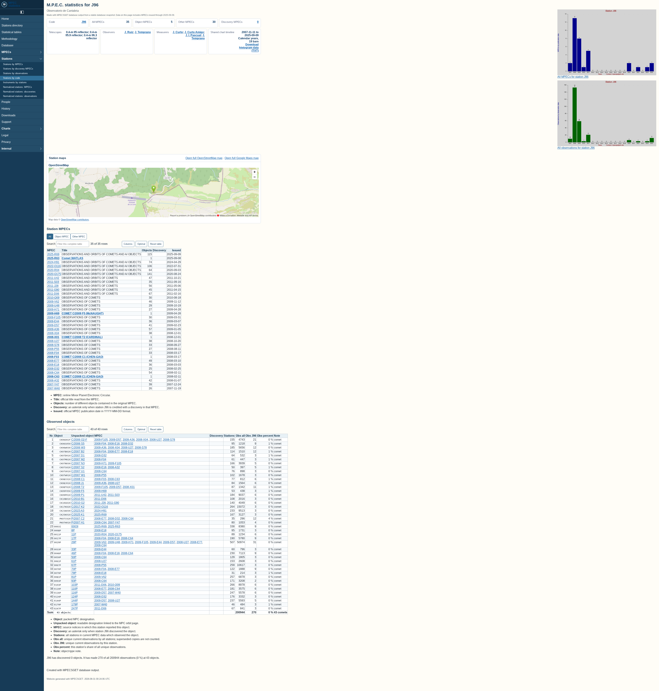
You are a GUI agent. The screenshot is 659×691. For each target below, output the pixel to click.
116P (74, 592)
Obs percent (265, 435)
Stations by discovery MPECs (18, 69)
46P (73, 553)
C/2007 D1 (78, 455)
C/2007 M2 (78, 459)
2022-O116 (54, 266)
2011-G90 (53, 289)
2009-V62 (53, 301)
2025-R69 (53, 254)
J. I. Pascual (193, 35)
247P (74, 608)
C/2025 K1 (77, 514)
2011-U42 (53, 277)
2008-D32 (53, 368)
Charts (6, 128)
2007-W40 (53, 388)
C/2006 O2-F (79, 439)
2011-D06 (53, 293)
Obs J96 (251, 435)
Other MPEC (78, 236)
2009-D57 (53, 325)
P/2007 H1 (77, 522)
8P (73, 530)
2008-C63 (53, 376)
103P (74, 584)
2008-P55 (53, 348)
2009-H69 (53, 313)
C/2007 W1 (78, 475)
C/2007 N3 (78, 463)
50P (73, 557)
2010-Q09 (53, 297)
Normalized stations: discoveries (19, 92)
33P (73, 549)
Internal (6, 148)
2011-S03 (53, 281)
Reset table (155, 244)
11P (73, 534)
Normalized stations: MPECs (17, 87)
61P (73, 561)
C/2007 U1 (78, 471)
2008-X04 (53, 333)
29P (73, 542)
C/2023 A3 (77, 510)
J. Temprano (143, 32)
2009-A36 (53, 329)
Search (51, 243)
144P (74, 600)
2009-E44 (53, 321)
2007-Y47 (53, 384)
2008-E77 (53, 360)
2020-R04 (53, 270)
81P (73, 576)
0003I (74, 526)
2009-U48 (53, 305)
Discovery (159, 250)
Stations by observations (15, 73)
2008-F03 (53, 356)
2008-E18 (53, 364)
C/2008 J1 (77, 483)
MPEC (51, 250)
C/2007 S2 (77, 467)
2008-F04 (53, 352)
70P (73, 569)
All (50, 236)
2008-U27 (53, 341)
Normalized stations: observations (20, 96)
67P (73, 565)
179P (74, 604)
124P (74, 596)
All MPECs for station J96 (572, 76)
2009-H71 (53, 309)
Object (58, 435)
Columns (128, 244)
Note (277, 435)
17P (73, 538)
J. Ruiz (128, 32)
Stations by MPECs (13, 64)
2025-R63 (53, 258)
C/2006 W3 (78, 447)
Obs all (240, 435)
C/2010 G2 (78, 502)
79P (73, 572)
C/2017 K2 (77, 506)
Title (64, 250)
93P (73, 580)
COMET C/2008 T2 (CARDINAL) (82, 337)
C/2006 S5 (77, 443)
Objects (147, 250)
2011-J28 (53, 285)
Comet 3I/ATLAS (72, 258)
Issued (176, 250)
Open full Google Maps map (242, 158)
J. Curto (178, 32)
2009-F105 (54, 317)
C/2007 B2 (77, 451)
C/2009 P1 (77, 494)
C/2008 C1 (78, 479)
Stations (7, 58)
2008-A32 (53, 380)
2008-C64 (53, 372)
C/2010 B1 (77, 498)
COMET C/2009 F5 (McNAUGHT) (82, 313)
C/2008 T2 (77, 487)
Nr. (51, 435)
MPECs (6, 52)
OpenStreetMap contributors (75, 219)
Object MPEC (62, 236)
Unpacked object (82, 435)
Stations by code (11, 78)
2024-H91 (53, 262)
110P (74, 588)
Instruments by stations (15, 82)
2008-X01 (53, 337)
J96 (84, 21)
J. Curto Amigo (194, 32)
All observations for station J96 (576, 147)
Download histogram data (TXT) (249, 47)
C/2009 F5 (77, 490)
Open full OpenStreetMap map (204, 158)
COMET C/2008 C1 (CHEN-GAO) (82, 356)
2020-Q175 (54, 274)
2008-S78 (53, 345)
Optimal (141, 244)
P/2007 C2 (77, 518)
